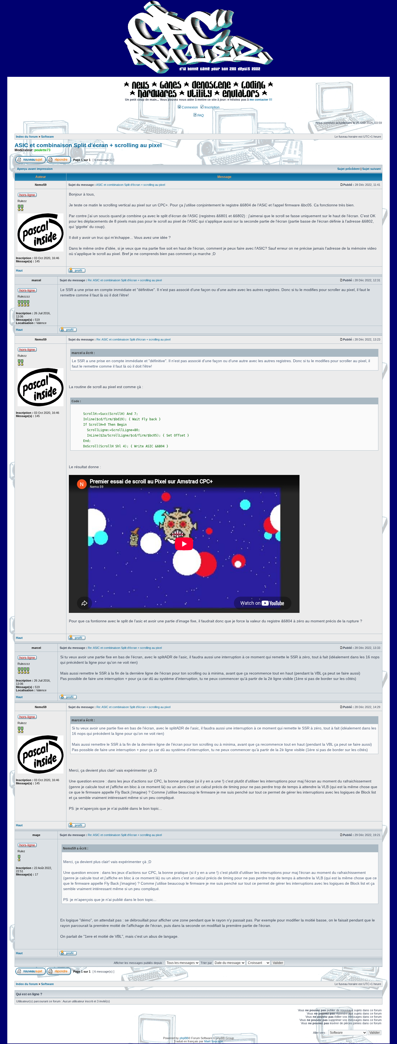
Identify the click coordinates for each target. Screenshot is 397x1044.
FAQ (200, 115)
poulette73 (42, 150)
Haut (19, 270)
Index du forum (27, 136)
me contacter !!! (261, 99)
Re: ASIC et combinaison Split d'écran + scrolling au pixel (125, 280)
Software (47, 136)
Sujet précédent (348, 168)
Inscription (212, 107)
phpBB (184, 1038)
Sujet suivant (371, 168)
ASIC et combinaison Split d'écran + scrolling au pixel (88, 145)
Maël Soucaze (213, 1041)
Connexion (189, 107)
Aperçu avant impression (35, 168)
